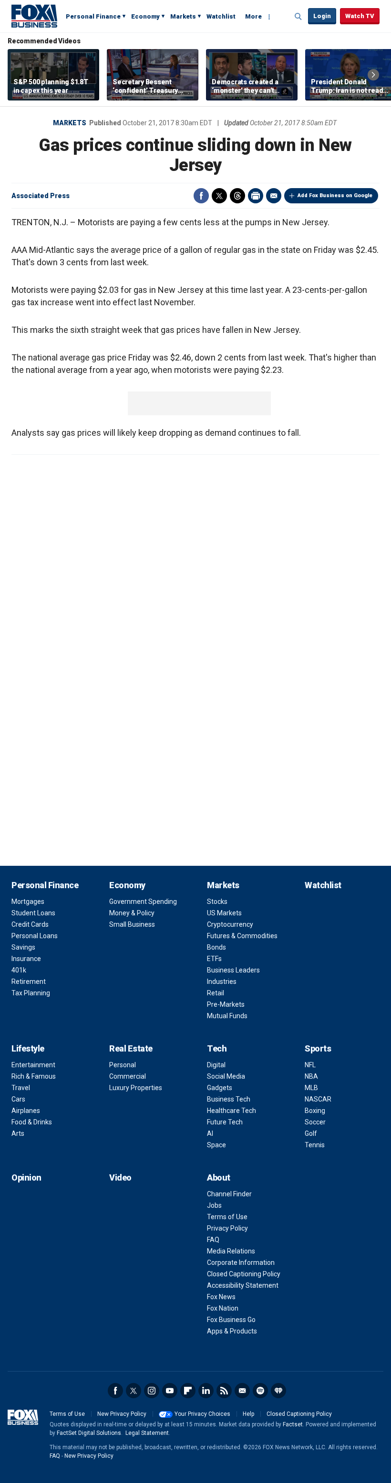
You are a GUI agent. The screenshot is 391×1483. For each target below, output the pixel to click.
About (218, 1177)
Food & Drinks (31, 1122)
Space (216, 1145)
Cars (18, 1099)
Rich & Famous (33, 1076)
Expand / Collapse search (298, 16)
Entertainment (33, 1065)
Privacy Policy (227, 1228)
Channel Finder (229, 1194)
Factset (293, 1424)
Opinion (26, 1177)
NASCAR (318, 1099)
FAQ (213, 1239)
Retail (215, 993)
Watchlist (221, 16)
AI (210, 1133)
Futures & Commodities (242, 936)
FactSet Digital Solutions (89, 1433)
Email (273, 195)
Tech (216, 1048)
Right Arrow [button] (373, 74)
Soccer (315, 1122)
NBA (311, 1076)
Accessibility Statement (242, 1285)
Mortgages (27, 901)
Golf (311, 1133)
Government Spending (143, 901)
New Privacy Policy (121, 1414)
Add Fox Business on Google (335, 195)
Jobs (214, 1205)
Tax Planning (30, 993)
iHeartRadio (278, 1390)
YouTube (169, 1390)
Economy (145, 16)
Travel (20, 1088)
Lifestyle (27, 1048)
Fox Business (34, 16)
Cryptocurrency (230, 924)
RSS (224, 1390)
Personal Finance (93, 16)
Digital (216, 1065)
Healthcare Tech (231, 1110)
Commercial (127, 1076)
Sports (318, 1048)
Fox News (221, 1297)
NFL (310, 1065)
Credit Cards (30, 924)
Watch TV (359, 16)
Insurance (26, 958)
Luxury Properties (135, 1088)
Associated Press (40, 196)
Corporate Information (241, 1262)
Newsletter (242, 1390)
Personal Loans (34, 936)
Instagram (151, 1390)
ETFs (214, 958)
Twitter (219, 195)
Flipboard (188, 1390)
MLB (311, 1088)
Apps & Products (232, 1331)
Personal (122, 1065)
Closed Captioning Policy (243, 1274)
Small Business (132, 924)
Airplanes (25, 1110)
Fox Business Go (231, 1319)
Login (322, 16)
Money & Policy (131, 913)
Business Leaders (233, 970)
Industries (222, 981)
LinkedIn (206, 1390)
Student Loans (33, 913)
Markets (183, 16)
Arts (17, 1133)
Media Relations (231, 1251)
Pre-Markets (226, 1004)
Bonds (216, 947)
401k (18, 970)
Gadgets (219, 1088)
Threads (237, 195)
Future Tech (225, 1122)
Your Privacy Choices (202, 1414)
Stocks (217, 901)
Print (255, 195)
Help (248, 1414)
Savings (23, 947)
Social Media (226, 1076)
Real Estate (131, 1048)
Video (120, 1177)
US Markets (224, 913)
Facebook (201, 195)
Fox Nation (222, 1308)
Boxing (315, 1110)
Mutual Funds (227, 1016)
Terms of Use (227, 1217)
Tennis (315, 1145)
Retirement (28, 981)
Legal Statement (147, 1433)
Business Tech (228, 1099)
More (253, 16)
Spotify (260, 1390)
